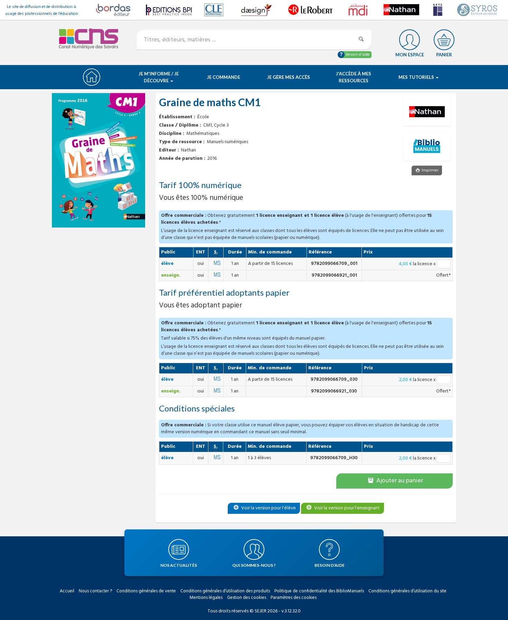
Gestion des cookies (246, 597)
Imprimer (430, 170)
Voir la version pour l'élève (268, 508)
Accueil (67, 591)
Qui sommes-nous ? (254, 565)
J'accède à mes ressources (353, 77)
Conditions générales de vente (146, 591)
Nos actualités (178, 565)
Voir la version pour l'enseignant (346, 508)
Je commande (223, 77)
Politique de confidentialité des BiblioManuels (319, 591)
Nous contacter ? (95, 591)
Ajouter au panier (399, 481)
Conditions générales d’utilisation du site (407, 591)
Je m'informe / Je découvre (159, 77)
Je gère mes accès (288, 77)
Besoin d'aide (357, 54)
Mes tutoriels (416, 77)
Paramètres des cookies (294, 597)
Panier (444, 54)
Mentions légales (206, 597)
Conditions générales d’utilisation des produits (225, 591)
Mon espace (409, 54)
